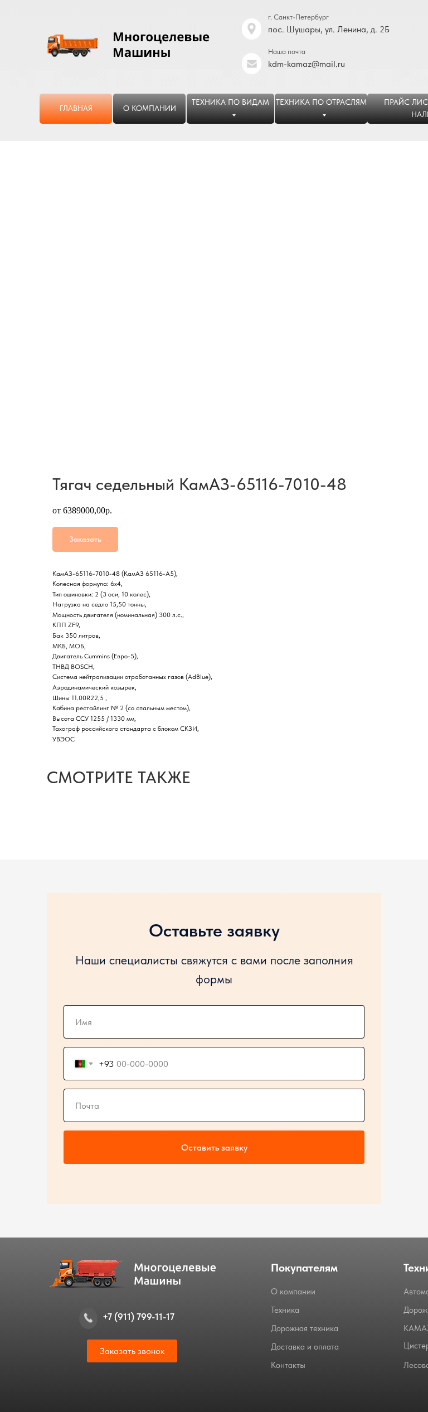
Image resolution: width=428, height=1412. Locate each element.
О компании (293, 1292)
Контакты (288, 1365)
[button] (132, 1351)
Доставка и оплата (305, 1347)
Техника (285, 1310)
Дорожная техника (304, 1328)
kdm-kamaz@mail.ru (306, 64)
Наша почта (286, 51)
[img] (251, 63)
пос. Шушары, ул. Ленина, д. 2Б (329, 29)
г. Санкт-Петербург (298, 17)
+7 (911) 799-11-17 (138, 1316)
